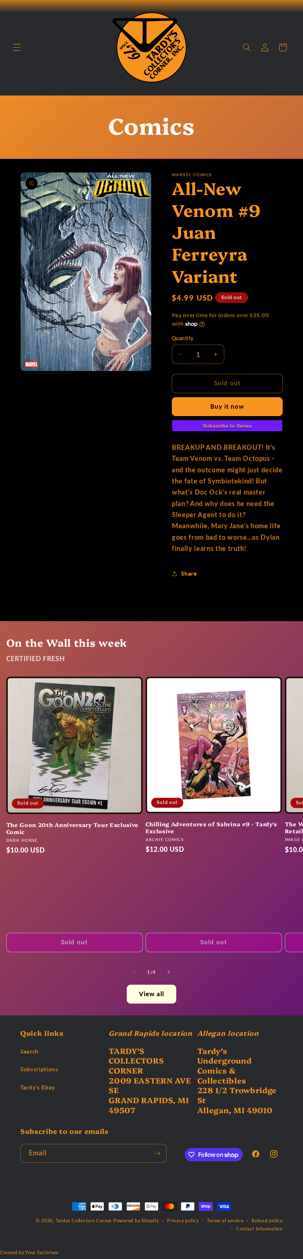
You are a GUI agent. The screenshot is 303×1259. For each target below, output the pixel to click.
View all (151, 994)
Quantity (183, 338)
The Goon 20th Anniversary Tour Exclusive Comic (72, 828)
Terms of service (225, 1220)
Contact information (259, 1229)
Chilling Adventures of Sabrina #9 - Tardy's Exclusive (212, 827)
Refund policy (267, 1220)
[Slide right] (168, 972)
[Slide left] (134, 972)
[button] (17, 47)
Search (29, 1051)
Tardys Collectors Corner (84, 1220)
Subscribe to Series (227, 426)
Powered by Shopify (136, 1220)
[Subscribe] (157, 1153)
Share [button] (189, 573)
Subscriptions (39, 1069)
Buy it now (227, 406)
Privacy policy (183, 1220)
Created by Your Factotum (29, 1252)
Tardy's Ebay (37, 1087)
